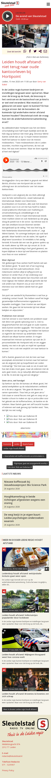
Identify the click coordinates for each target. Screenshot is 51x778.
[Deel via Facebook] (30, 51)
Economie (7, 444)
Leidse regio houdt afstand (13, 448)
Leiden (16, 444)
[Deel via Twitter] (35, 51)
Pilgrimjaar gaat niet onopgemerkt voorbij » (31, 463)
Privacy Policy (8, 770)
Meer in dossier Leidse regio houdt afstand (20, 709)
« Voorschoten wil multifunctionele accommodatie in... (24, 456)
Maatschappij (28, 444)
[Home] (10, 3)
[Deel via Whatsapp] (25, 51)
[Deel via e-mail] (45, 51)
